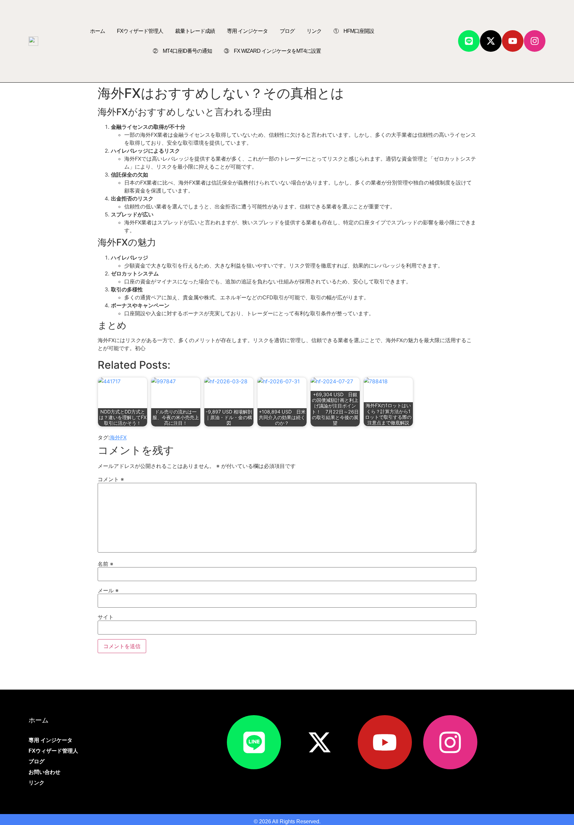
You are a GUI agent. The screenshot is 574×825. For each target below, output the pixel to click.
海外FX (118, 437)
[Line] (469, 41)
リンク (314, 31)
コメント (111, 479)
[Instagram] (534, 41)
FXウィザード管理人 (140, 31)
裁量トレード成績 (195, 31)
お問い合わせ (44, 772)
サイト (106, 617)
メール (108, 590)
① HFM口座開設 (354, 31)
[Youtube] (513, 41)
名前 (105, 563)
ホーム (97, 31)
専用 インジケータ (247, 31)
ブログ (287, 31)
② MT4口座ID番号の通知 (182, 51)
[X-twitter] (491, 41)
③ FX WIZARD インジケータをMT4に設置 (272, 51)
